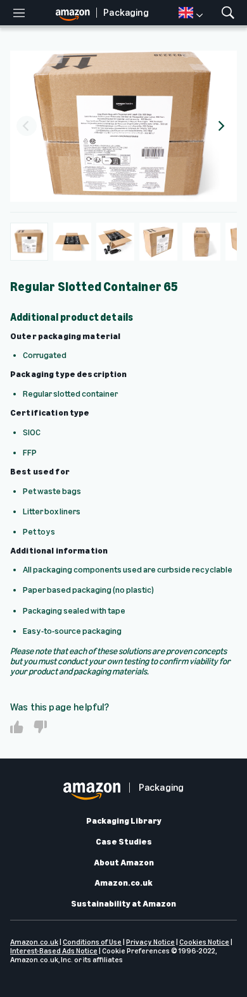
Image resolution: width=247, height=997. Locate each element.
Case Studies (124, 842)
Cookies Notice (204, 942)
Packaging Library (124, 821)
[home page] (76, 13)
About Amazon (124, 863)
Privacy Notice (150, 942)
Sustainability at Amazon (123, 904)
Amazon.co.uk (123, 883)
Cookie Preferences (136, 950)
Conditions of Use (92, 942)
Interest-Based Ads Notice (54, 950)
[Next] (220, 126)
